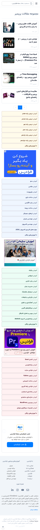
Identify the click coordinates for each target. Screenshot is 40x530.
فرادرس (30, 473)
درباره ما (30, 479)
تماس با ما (30, 466)
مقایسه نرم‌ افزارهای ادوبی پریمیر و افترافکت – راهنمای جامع (27, 94)
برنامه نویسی (11, 468)
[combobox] (16, 3)
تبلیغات (30, 476)
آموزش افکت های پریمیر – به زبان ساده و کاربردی (26, 25)
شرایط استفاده (34, 521)
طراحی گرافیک (11, 476)
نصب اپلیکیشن (19, 444)
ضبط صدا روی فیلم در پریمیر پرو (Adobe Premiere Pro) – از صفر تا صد (26, 59)
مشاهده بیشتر (34, 510)
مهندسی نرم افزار (11, 479)
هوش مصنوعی (11, 471)
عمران (11, 466)
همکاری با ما (30, 468)
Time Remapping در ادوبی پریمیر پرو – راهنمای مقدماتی (27, 77)
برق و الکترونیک (11, 473)
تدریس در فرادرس (30, 471)
